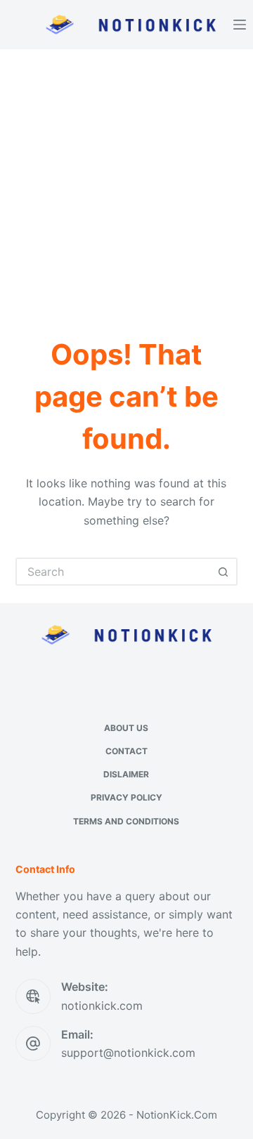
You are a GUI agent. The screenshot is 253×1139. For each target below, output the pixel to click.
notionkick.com (102, 1006)
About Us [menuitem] (126, 728)
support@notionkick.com (128, 1053)
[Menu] (239, 24)
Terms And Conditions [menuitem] (126, 821)
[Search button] (223, 572)
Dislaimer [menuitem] (126, 774)
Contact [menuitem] (126, 751)
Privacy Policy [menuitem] (126, 797)
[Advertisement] (126, 182)
